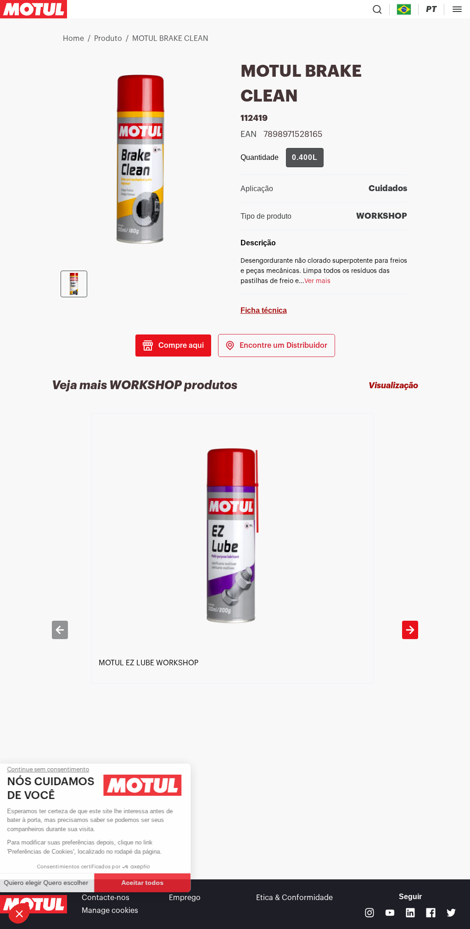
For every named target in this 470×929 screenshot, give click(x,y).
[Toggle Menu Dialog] (457, 9)
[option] (235, 629)
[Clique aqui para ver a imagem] (74, 284)
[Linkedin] (410, 913)
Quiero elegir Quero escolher (57, 882)
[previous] (60, 630)
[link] (276, 345)
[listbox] (235, 629)
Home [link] (73, 38)
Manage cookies (110, 910)
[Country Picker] (404, 9)
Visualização (393, 385)
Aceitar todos (154, 882)
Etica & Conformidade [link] (294, 897)
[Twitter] (451, 913)
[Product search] (377, 9)
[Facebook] (431, 913)
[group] (305, 157)
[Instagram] (370, 913)
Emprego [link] (185, 897)
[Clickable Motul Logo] (33, 9)
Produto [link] (108, 38)
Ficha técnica (264, 310)
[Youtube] (390, 913)
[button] (19, 913)
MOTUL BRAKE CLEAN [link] (170, 38)
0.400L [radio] (305, 157)
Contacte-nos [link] (105, 897)
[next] (410, 630)
